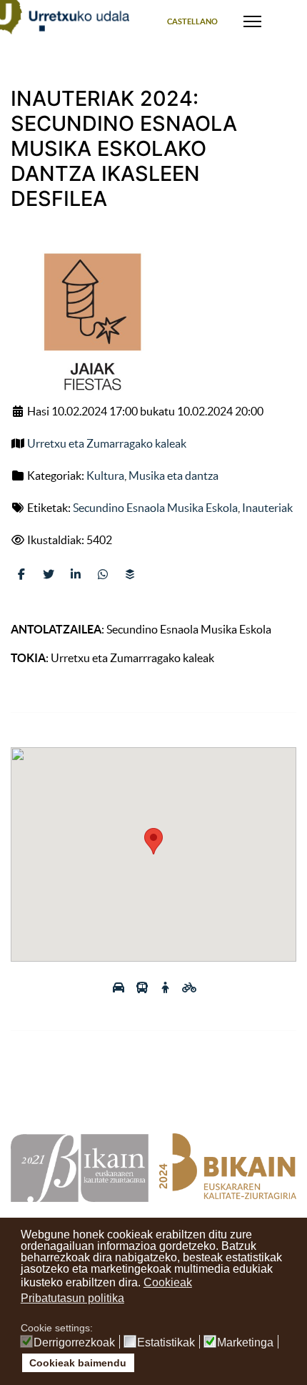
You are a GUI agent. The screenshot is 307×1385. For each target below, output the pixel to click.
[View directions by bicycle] (189, 987)
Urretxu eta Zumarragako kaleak (106, 443)
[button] (153, 841)
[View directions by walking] (166, 987)
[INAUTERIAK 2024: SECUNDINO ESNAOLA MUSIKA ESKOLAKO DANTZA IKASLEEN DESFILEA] (90, 323)
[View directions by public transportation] (143, 987)
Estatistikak (166, 1343)
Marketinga (245, 1343)
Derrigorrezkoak (74, 1343)
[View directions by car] (119, 987)
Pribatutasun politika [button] (72, 1298)
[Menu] (252, 21)
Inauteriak (267, 507)
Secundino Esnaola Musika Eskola (155, 507)
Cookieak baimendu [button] (77, 1363)
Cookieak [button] (168, 1282)
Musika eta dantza (173, 475)
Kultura (105, 475)
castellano (192, 21)
